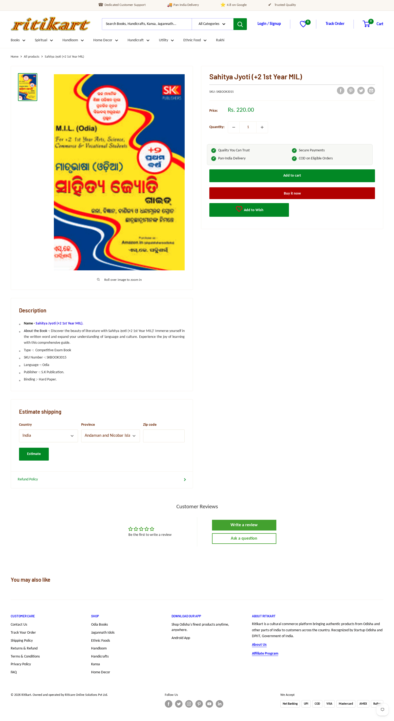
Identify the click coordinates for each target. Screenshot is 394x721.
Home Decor (102, 40)
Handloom (70, 40)
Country (25, 425)
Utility (163, 40)
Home (14, 56)
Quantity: (217, 127)
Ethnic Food (192, 40)
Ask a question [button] (244, 538)
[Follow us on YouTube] (209, 704)
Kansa (95, 664)
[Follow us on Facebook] (168, 704)
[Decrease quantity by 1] (233, 127)
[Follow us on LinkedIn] (219, 704)
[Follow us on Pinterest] (199, 704)
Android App (181, 638)
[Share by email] (371, 90)
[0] (303, 26)
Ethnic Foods (100, 641)
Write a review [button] (244, 525)
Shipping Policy (22, 641)
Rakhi (220, 40)
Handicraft (136, 40)
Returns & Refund (24, 649)
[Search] (240, 24)
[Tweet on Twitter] (361, 90)
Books (15, 40)
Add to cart (292, 175)
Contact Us (19, 625)
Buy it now (292, 193)
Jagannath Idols (102, 633)
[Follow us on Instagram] (189, 704)
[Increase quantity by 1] (262, 127)
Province (88, 425)
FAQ (14, 672)
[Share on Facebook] (340, 90)
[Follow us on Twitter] (179, 704)
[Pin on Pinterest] (351, 90)
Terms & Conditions (25, 657)
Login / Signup (269, 24)
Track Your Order (23, 633)
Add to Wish (253, 210)
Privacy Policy (21, 664)
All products (31, 56)
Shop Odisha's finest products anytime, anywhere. (200, 627)
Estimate (34, 454)
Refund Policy (28, 479)
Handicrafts (100, 657)
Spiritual (41, 40)
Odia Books (99, 625)
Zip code (150, 425)
